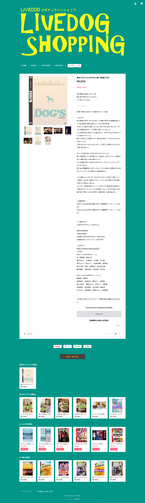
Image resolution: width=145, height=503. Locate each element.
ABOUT (34, 65)
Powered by (70, 499)
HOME (24, 65)
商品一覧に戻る (72, 357)
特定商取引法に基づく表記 (45, 491)
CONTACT (59, 65)
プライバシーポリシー (27, 491)
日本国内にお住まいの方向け (99, 320)
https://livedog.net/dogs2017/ (88, 248)
